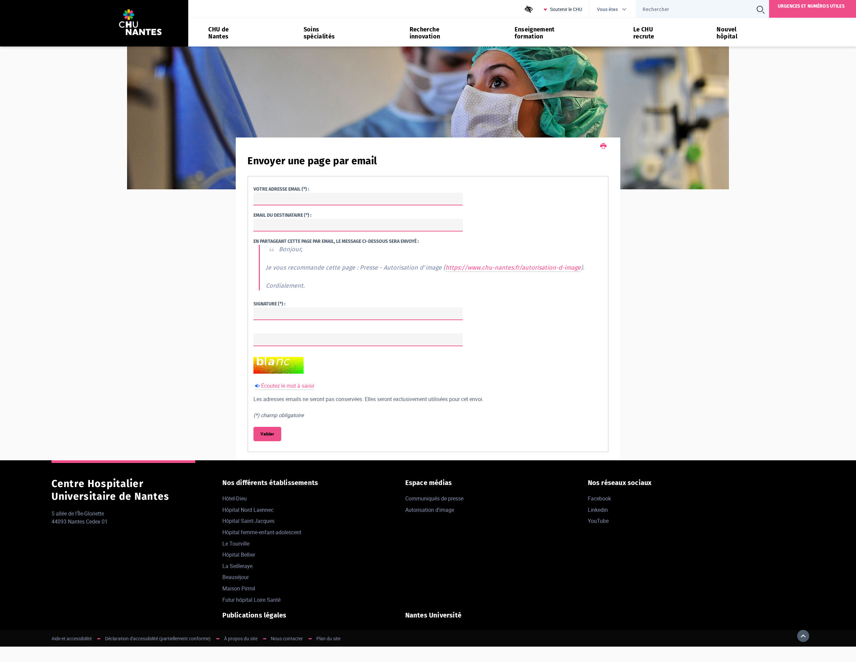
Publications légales (254, 615)
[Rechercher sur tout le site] (760, 9)
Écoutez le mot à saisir (287, 385)
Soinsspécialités (319, 33)
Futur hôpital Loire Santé (251, 599)
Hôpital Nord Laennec (248, 509)
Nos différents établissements (270, 483)
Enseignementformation (534, 33)
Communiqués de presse (434, 498)
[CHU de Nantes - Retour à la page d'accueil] (140, 23)
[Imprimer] (603, 147)
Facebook (599, 498)
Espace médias (428, 483)
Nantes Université (433, 615)
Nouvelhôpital (727, 33)
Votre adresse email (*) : (281, 189)
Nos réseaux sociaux (620, 483)
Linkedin (598, 509)
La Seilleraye (237, 566)
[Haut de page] (803, 636)
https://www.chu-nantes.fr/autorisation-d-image (513, 267)
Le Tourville (235, 543)
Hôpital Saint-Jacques (248, 521)
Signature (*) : (269, 304)
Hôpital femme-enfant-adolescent (261, 532)
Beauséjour (235, 577)
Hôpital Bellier (238, 554)
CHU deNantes (218, 33)
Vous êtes (607, 9)
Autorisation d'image (429, 509)
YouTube (598, 521)
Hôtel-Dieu (234, 498)
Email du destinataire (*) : (282, 215)
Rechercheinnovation (425, 33)
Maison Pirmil (238, 588)
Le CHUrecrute (643, 33)
